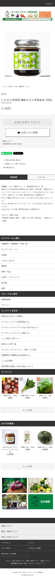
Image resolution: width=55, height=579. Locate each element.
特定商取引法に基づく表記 (12, 144)
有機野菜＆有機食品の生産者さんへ (16, 355)
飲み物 (11, 86)
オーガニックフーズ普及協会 (34, 572)
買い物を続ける (8, 167)
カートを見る (5, 548)
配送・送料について (32, 560)
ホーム (5, 86)
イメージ (41, 177)
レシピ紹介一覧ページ (10, 338)
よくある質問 (7, 361)
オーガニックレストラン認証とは (15, 333)
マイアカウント (6, 542)
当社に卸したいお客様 (8, 553)
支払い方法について (18, 560)
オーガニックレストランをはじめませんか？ (20, 327)
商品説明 (13, 177)
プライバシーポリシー (35, 563)
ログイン (32, 542)
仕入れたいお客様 (35, 548)
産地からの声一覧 (8, 344)
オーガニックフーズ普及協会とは (15, 322)
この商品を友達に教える (12, 160)
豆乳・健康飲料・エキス (22, 86)
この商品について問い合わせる (14, 164)
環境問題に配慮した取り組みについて (17, 366)
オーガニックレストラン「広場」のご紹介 (19, 350)
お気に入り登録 (29, 132)
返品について (7, 141)
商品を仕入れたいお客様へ (12, 316)
